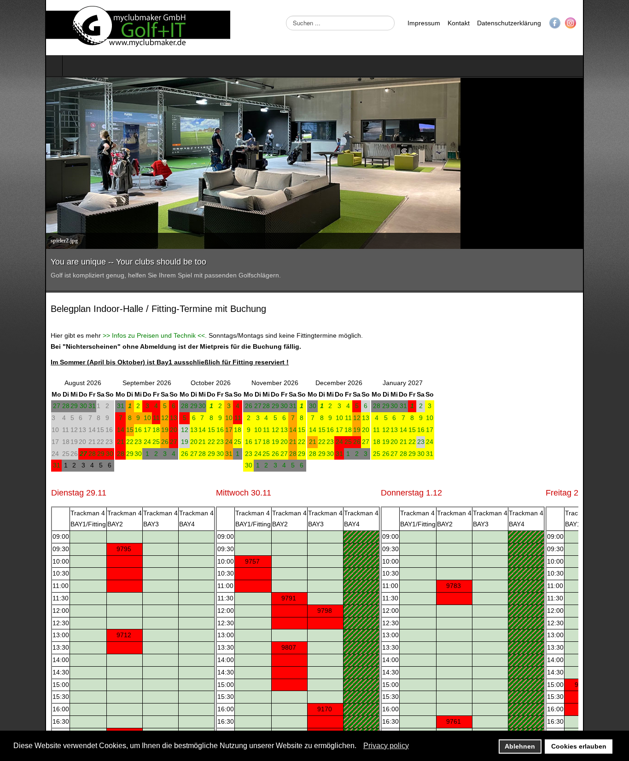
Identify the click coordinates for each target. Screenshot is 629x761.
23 (93, 441)
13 (128, 417)
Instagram (615, 23)
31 (47, 405)
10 (102, 417)
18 (111, 429)
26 (119, 441)
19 (119, 429)
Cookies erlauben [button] (578, 746)
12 (119, 417)
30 (38, 405)
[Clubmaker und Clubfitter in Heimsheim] (93, 27)
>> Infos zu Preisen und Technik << (109, 335)
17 (102, 429)
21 (75, 441)
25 (111, 441)
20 (128, 429)
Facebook (600, 23)
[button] (359, 746)
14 (75, 429)
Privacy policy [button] (386, 745)
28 (20, 405)
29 (29, 405)
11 (111, 417)
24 (102, 441)
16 (93, 429)
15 (84, 429)
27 (11, 405)
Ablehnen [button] (520, 746)
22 (84, 441)
